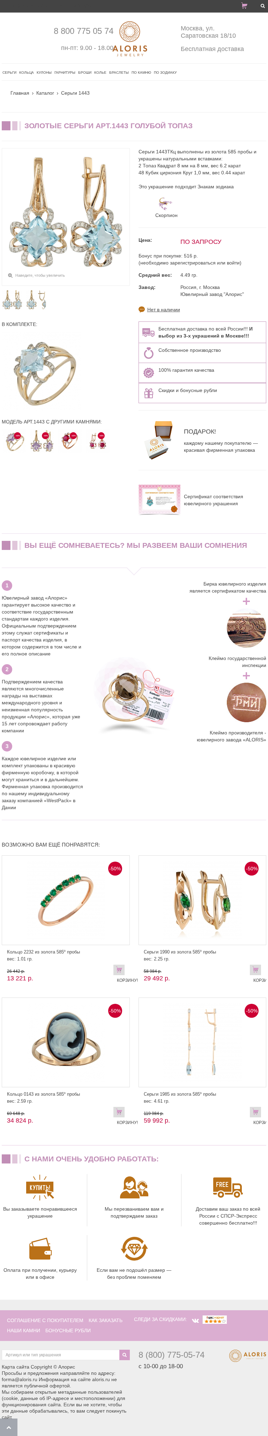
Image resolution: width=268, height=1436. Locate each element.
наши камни (23, 1330)
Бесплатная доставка (212, 48)
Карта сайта (15, 1367)
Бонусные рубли (68, 1330)
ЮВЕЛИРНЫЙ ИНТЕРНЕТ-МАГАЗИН (54, 6)
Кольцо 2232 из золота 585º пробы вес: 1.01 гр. (43, 955)
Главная (19, 93)
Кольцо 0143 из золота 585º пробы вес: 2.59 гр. (43, 1097)
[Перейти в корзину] (247, 7)
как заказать (105, 1320)
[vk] (195, 1320)
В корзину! (121, 971)
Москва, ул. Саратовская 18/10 (208, 32)
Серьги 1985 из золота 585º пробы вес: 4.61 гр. (180, 1097)
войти (233, 263)
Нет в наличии (163, 309)
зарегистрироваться (193, 263)
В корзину (257, 971)
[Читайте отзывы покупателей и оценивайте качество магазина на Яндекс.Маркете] (214, 1319)
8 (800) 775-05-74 (171, 1354)
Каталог (45, 93)
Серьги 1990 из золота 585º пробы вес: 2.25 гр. (180, 955)
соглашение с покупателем (45, 1320)
